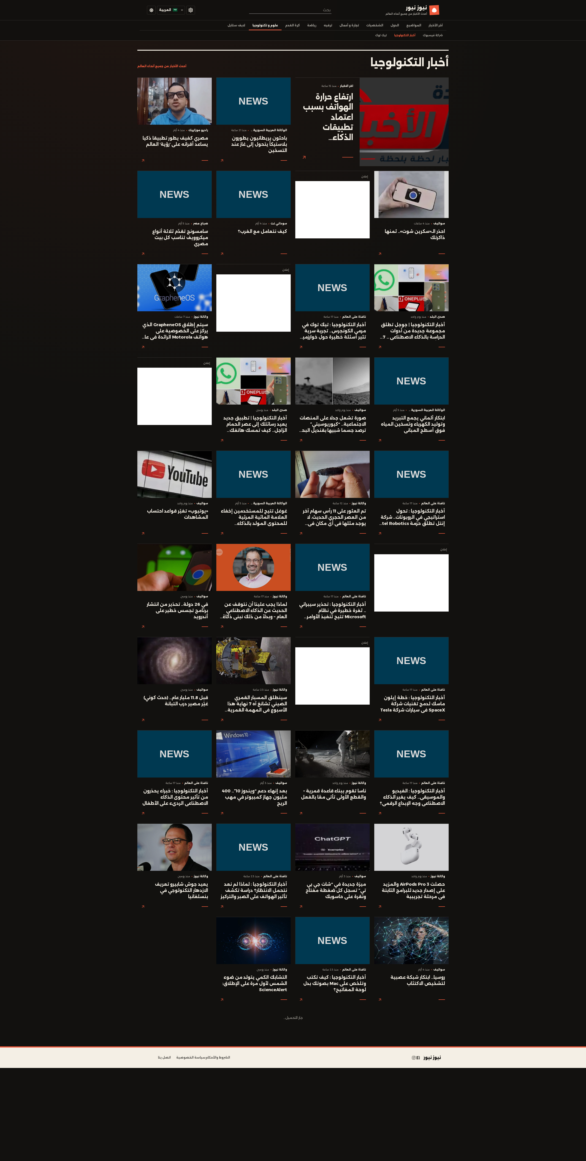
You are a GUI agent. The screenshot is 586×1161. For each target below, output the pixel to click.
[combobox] (290, 10)
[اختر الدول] (190, 10)
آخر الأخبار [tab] (436, 25)
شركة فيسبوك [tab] (433, 35)
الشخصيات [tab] (374, 25)
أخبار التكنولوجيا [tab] (404, 35)
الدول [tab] (395, 25)
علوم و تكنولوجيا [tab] (265, 25)
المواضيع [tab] (413, 25)
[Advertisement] (332, 209)
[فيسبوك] (418, 1057)
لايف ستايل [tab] (236, 25)
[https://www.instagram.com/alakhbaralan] (414, 1057)
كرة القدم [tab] (292, 25)
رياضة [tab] (311, 25)
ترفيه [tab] (328, 25)
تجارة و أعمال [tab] (349, 25)
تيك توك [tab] (381, 35)
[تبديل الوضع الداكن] (151, 10)
